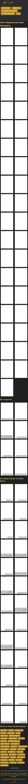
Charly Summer (5, 746)
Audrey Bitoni (19, 730)
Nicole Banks (12, 754)
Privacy (8, 770)
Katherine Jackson (14, 735)
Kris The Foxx (4, 762)
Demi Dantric (21, 757)
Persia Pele (4, 730)
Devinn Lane (4, 754)
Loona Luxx (13, 762)
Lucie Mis (13, 757)
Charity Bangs (5, 757)
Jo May (18, 733)
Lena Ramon (11, 752)
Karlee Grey (4, 738)
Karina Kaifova (15, 744)
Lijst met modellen (8, 13)
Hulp (12, 770)
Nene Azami (4, 735)
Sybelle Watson (5, 744)
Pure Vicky (21, 738)
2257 (26, 770)
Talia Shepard (4, 749)
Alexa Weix (21, 762)
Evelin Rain (4, 741)
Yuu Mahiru (13, 749)
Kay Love (11, 730)
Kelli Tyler (11, 760)
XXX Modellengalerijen (9, 10)
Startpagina (5, 8)
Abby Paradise (13, 738)
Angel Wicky (11, 733)
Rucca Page (21, 749)
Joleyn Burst (4, 765)
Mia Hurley (14, 746)
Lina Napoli (19, 760)
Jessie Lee (20, 752)
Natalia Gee (4, 760)
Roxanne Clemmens (13, 741)
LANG (18, 13)
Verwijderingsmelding (19, 770)
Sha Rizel (3, 733)
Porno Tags (16, 8)
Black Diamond (23, 746)
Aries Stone (21, 754)
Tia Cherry (4, 752)
